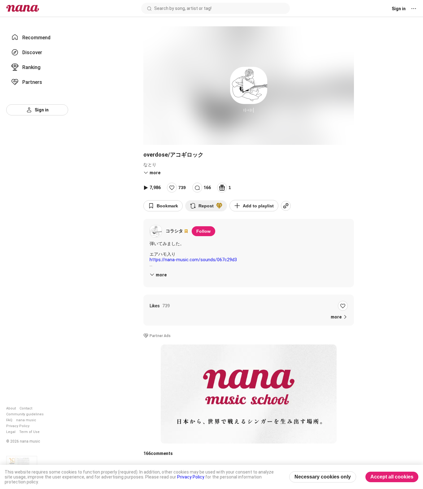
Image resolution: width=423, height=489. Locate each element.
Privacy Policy (17, 426)
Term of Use (29, 432)
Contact (26, 408)
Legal (10, 432)
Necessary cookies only (322, 476)
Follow (203, 231)
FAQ (9, 420)
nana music (26, 420)
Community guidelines (25, 414)
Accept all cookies (391, 476)
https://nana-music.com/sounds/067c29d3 (193, 259)
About (11, 408)
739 (182, 187)
